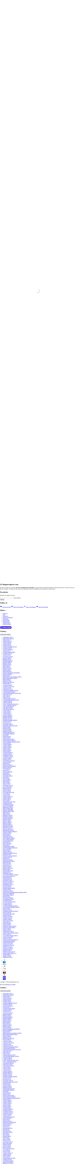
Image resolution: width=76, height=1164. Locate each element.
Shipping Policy (6, 623)
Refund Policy (6, 621)
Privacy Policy (6, 620)
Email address (17, 598)
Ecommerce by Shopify (10, 984)
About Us (5, 613)
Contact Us (5, 616)
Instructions (5, 618)
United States (5, 634)
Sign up (2, 599)
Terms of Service (7, 624)
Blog (4, 614)
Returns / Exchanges (8, 617)
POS (1, 984)
